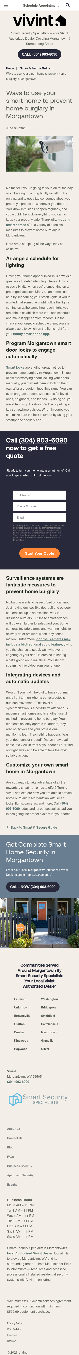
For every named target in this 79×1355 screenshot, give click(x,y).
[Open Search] (68, 5)
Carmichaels (49, 1024)
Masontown (49, 1032)
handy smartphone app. (31, 333)
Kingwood (21, 1040)
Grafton (19, 1024)
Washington (49, 999)
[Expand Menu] (43, 28)
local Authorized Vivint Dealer (29, 1253)
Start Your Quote (39, 553)
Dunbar (19, 1032)
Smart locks (15, 367)
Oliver (45, 1049)
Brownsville (22, 1016)
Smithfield (48, 1016)
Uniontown (21, 1007)
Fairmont (20, 999)
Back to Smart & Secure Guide (34, 827)
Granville (47, 1040)
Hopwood (21, 1049)
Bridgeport (48, 1007)
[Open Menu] (6, 5)
